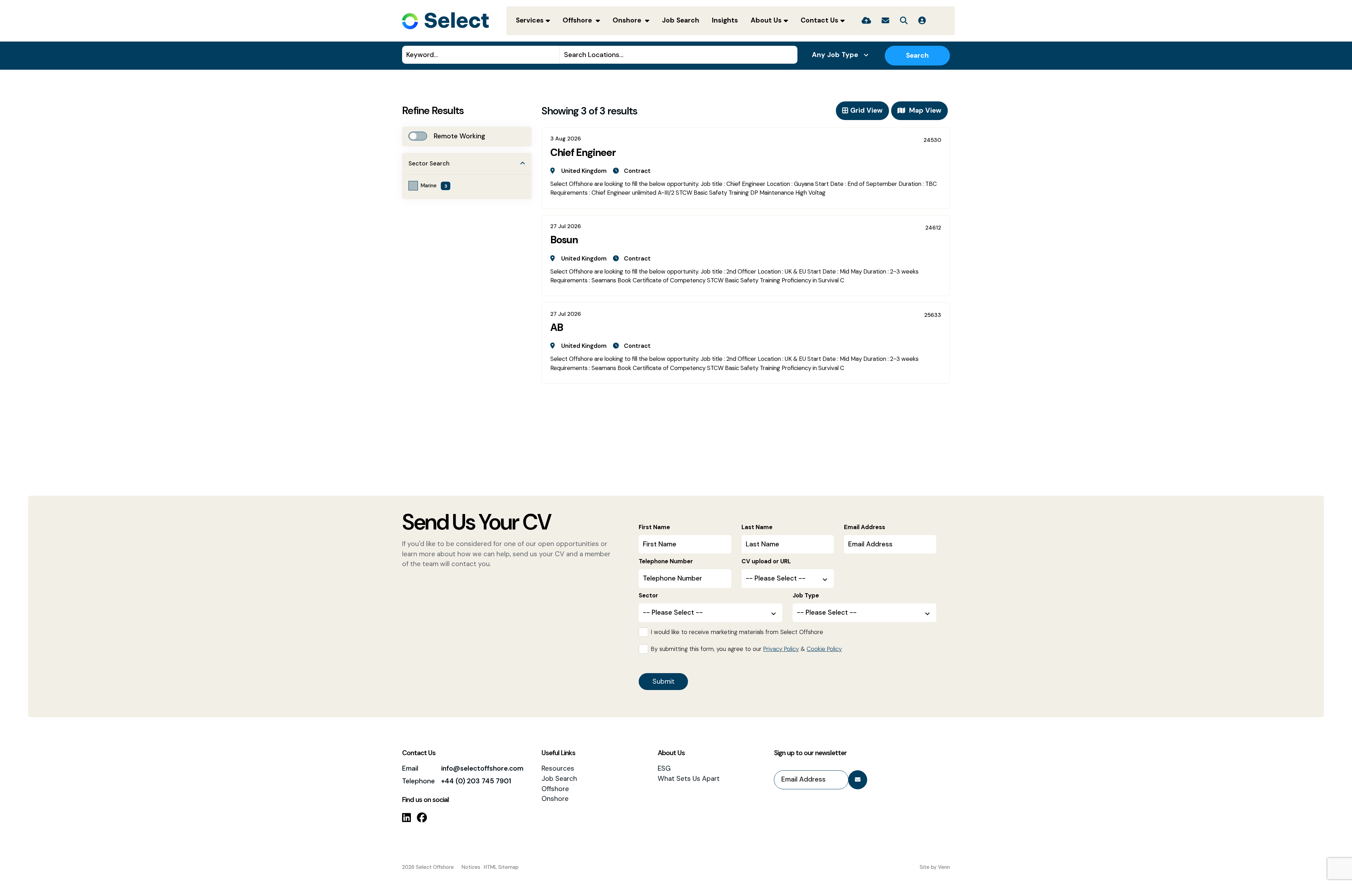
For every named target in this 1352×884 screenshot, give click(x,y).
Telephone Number (666, 561)
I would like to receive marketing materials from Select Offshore (737, 632)
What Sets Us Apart (689, 778)
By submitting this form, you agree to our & (746, 649)
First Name (654, 527)
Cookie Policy (824, 649)
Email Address (864, 527)
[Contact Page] (885, 21)
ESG (664, 768)
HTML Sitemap (501, 867)
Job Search (680, 20)
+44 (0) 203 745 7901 (476, 781)
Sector (648, 595)
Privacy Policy (781, 649)
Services (530, 20)
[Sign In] (922, 21)
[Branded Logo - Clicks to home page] (445, 20)
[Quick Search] (904, 21)
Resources (558, 768)
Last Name (756, 527)
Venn (944, 867)
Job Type (806, 595)
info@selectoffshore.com (482, 768)
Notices (471, 867)
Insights (725, 20)
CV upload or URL (766, 561)
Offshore (578, 20)
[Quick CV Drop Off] (866, 21)
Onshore (628, 20)
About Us (766, 20)
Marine (434, 185)
